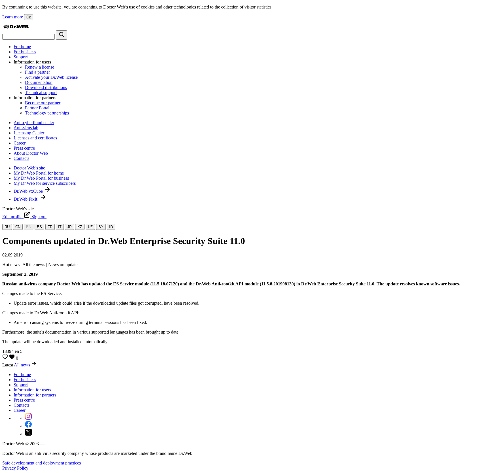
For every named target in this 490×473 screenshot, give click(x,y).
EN (28, 227)
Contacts (21, 158)
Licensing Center (29, 132)
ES (39, 227)
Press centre (24, 148)
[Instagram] (28, 418)
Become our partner (42, 102)
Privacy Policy (15, 468)
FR (50, 227)
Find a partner (37, 72)
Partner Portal (37, 107)
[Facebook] (28, 426)
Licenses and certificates (35, 137)
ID (111, 227)
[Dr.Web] (15, 27)
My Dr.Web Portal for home (39, 173)
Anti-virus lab (26, 127)
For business (25, 51)
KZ (79, 227)
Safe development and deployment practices (41, 463)
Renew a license (39, 67)
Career (20, 143)
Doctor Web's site (29, 168)
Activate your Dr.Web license (51, 77)
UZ (90, 227)
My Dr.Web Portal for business (41, 178)
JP (69, 227)
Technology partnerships (47, 113)
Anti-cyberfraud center (34, 122)
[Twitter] (28, 434)
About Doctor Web (31, 153)
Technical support (41, 92)
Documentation (38, 82)
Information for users (32, 389)
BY (101, 227)
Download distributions (46, 87)
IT (60, 227)
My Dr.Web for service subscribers (45, 183)
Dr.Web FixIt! (27, 199)
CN (17, 227)
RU (7, 227)
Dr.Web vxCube (29, 191)
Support (21, 56)
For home (22, 46)
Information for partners (35, 395)
